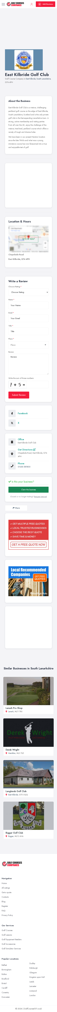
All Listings (6, 887)
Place (10, 339)
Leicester (32, 986)
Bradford (5, 978)
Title (10, 326)
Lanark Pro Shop (14, 708)
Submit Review (19, 395)
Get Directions (25, 449)
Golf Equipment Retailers (11, 939)
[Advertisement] (28, 31)
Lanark (11, 711)
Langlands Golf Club (16, 791)
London (32, 995)
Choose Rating (14, 286)
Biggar (11, 836)
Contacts (5, 897)
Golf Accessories (8, 944)
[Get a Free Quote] (28, 535)
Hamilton (11, 753)
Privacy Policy (7, 915)
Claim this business (28, 489)
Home (4, 883)
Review (11, 352)
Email (10, 313)
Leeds (31, 981)
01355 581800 (24, 466)
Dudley (32, 963)
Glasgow (33, 972)
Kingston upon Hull (37, 977)
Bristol (4, 983)
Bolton (4, 974)
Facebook (23, 413)
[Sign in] (31, 4)
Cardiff (4, 988)
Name (10, 299)
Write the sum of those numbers (21, 378)
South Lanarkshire (43, 78)
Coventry (5, 992)
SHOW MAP (28, 239)
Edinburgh (33, 968)
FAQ (3, 910)
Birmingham (6, 969)
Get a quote (6, 892)
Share (17, 508)
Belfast (4, 965)
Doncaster (6, 997)
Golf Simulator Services (11, 948)
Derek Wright (12, 749)
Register (5, 906)
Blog (3, 901)
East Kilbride (30, 78)
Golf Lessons (7, 935)
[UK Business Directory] (28, 581)
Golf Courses (7, 930)
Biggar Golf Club (14, 832)
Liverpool (33, 990)
